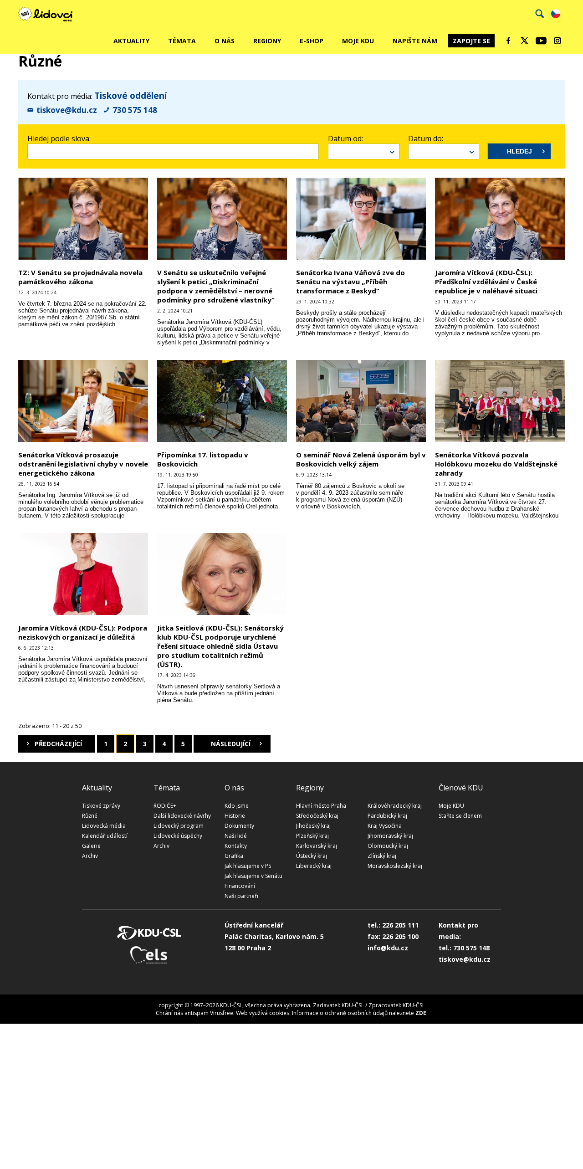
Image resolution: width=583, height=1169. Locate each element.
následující (231, 743)
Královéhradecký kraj (395, 806)
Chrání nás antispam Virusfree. (195, 1013)
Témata (182, 40)
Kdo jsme (237, 806)
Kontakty (236, 846)
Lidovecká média (104, 826)
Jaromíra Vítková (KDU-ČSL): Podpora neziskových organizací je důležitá (82, 632)
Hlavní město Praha (321, 806)
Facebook (508, 40)
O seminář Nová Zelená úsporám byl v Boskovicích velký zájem (361, 459)
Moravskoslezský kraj (395, 866)
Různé (89, 816)
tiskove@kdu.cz (66, 110)
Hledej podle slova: (59, 138)
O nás (225, 40)
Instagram (557, 40)
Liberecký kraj (314, 866)
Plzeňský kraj (312, 836)
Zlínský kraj (382, 856)
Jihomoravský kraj (390, 836)
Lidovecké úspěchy (177, 836)
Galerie (91, 846)
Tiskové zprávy (101, 806)
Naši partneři (241, 896)
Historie (235, 816)
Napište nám (415, 40)
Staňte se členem (460, 816)
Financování (240, 886)
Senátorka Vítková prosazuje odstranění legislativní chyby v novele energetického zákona (83, 463)
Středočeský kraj (317, 816)
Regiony (267, 40)
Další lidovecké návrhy (182, 816)
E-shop (311, 40)
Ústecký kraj (311, 856)
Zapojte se (471, 40)
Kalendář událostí (105, 836)
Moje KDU (358, 40)
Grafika (234, 856)
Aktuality (131, 40)
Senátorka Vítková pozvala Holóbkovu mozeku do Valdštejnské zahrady (496, 463)
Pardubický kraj (387, 816)
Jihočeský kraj (313, 826)
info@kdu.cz (388, 947)
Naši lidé (236, 836)
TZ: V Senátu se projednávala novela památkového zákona (80, 277)
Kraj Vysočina (385, 826)
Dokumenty (239, 826)
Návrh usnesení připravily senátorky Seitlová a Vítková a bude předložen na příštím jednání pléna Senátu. (218, 693)
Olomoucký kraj (388, 846)
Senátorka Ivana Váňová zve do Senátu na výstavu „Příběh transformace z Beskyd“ (350, 281)
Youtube (541, 40)
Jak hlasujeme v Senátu (253, 876)
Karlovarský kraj (316, 846)
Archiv (90, 856)
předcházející (58, 743)
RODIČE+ (164, 806)
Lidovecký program (178, 826)
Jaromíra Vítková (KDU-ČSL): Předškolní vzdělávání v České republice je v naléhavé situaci (486, 281)
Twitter (525, 40)
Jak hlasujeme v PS (248, 866)
